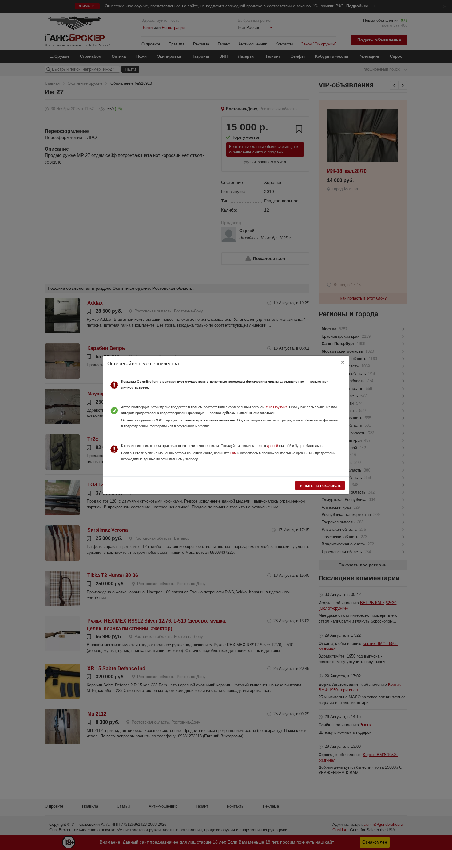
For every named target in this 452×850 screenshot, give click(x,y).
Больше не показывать (320, 485)
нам (233, 453)
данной (272, 446)
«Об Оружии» (276, 407)
